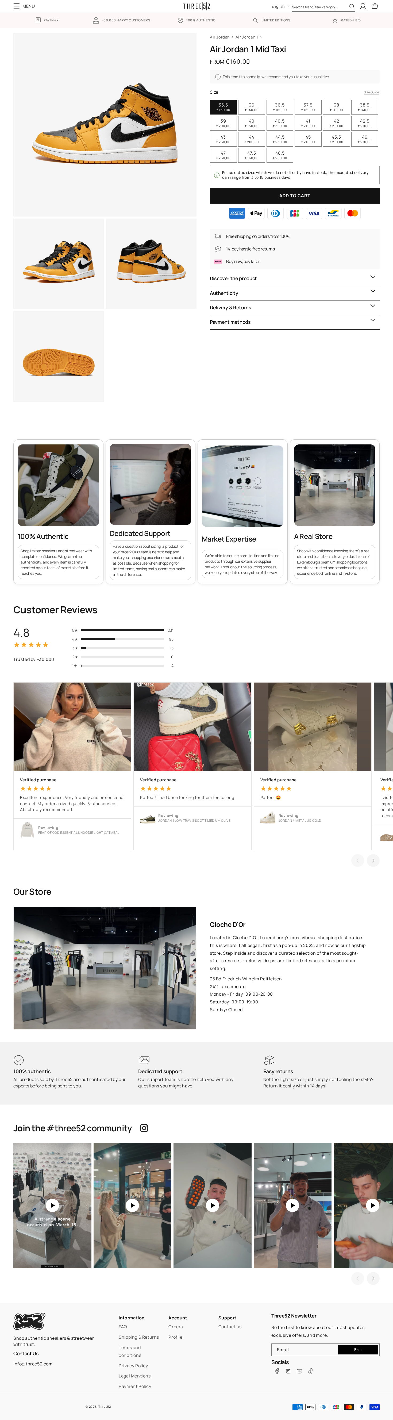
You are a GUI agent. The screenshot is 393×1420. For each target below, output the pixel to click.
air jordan (220, 37)
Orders (175, 1327)
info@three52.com (33, 1364)
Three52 (104, 1406)
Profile (175, 1337)
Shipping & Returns (139, 1337)
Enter (358, 1350)
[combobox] (323, 6)
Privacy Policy (133, 1366)
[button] (25, 6)
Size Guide (371, 92)
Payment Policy (135, 1386)
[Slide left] (357, 860)
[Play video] (52, 1205)
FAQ (123, 1327)
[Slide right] (373, 860)
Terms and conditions (130, 1351)
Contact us (230, 1327)
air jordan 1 (247, 37)
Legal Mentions (135, 1376)
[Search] (352, 7)
